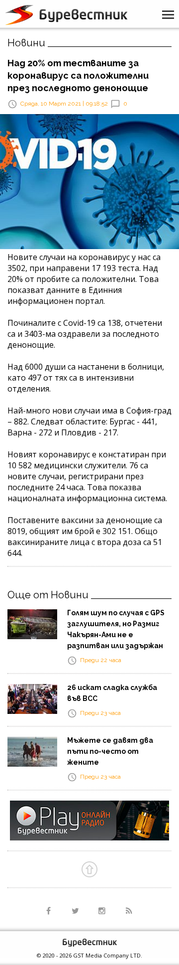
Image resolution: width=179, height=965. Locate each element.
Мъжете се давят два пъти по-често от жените (110, 751)
